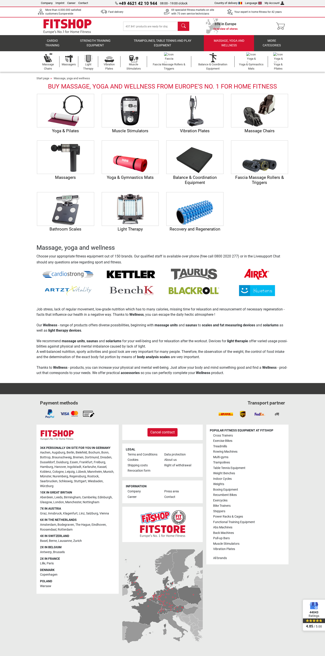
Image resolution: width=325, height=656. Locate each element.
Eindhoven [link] (99, 525)
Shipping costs (138, 465)
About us (170, 460)
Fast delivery (115, 11)
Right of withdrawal (177, 465)
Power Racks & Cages (228, 516)
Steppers (219, 511)
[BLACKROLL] (194, 290)
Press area (171, 491)
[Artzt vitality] (68, 290)
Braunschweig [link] (62, 457)
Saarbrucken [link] (48, 481)
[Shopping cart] (282, 26)
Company (47, 3)
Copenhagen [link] (48, 575)
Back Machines (223, 533)
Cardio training (52, 43)
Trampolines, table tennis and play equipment (162, 43)
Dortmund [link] (92, 457)
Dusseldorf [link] (47, 462)
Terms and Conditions (142, 454)
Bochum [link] (94, 452)
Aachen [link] (45, 452)
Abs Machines (222, 527)
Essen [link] (74, 462)
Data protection (175, 454)
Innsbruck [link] (55, 513)
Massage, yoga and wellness (229, 43)
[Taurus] (194, 274)
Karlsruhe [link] (89, 467)
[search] (183, 26)
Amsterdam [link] (48, 525)
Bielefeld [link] (81, 452)
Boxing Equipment (225, 490)
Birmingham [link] (72, 497)
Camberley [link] (89, 497)
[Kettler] (131, 274)
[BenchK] (131, 290)
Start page (42, 78)
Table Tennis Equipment (229, 468)
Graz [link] (43, 513)
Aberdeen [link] (46, 497)
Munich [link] (108, 472)
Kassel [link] (101, 467)
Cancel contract (162, 432)
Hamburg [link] (46, 467)
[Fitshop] (67, 26)
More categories (272, 43)
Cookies (133, 460)
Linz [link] (82, 513)
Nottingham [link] (91, 502)
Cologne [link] (58, 472)
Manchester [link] (73, 502)
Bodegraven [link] (65, 525)
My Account (272, 3)
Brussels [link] (59, 552)
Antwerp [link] (46, 552)
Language (251, 3)
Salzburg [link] (92, 513)
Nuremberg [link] (60, 476)
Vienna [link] (104, 513)
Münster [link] (45, 476)
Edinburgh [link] (105, 497)
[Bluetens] (257, 290)
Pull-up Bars (221, 538)
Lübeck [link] (81, 472)
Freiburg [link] (99, 462)
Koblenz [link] (45, 472)
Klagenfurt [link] (70, 513)
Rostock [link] (93, 476)
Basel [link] (44, 541)
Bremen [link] (78, 457)
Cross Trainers (223, 435)
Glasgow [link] (46, 502)
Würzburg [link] (47, 486)
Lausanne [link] (65, 541)
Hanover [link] (60, 467)
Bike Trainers (222, 506)
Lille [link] (42, 563)
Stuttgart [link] (80, 481)
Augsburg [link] (58, 452)
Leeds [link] (58, 497)
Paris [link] (50, 563)
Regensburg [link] (77, 476)
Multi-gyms (220, 457)
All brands (220, 558)
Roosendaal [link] (48, 529)
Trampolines (221, 462)
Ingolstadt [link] (74, 467)
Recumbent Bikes (225, 495)
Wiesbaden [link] (95, 481)
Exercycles (220, 500)
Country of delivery (225, 3)
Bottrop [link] (45, 457)
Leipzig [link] (70, 472)
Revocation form (139, 471)
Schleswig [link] (66, 481)
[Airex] (257, 274)
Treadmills (220, 446)
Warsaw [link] (45, 586)
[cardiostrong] (68, 274)
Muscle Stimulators (226, 544)
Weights (218, 484)
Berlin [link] (70, 452)
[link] (50, 413)
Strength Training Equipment (95, 43)
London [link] (58, 502)
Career (71, 3)
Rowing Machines (225, 452)
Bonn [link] (105, 452)
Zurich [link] (77, 541)
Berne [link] (53, 541)
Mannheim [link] (94, 472)
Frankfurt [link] (85, 462)
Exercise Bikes (222, 441)
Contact (83, 3)
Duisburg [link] (62, 462)
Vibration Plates (224, 549)
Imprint (59, 3)
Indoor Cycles (222, 479)
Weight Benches (224, 473)
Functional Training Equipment (234, 522)
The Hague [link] (82, 525)
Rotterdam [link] (65, 529)
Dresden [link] (105, 457)
